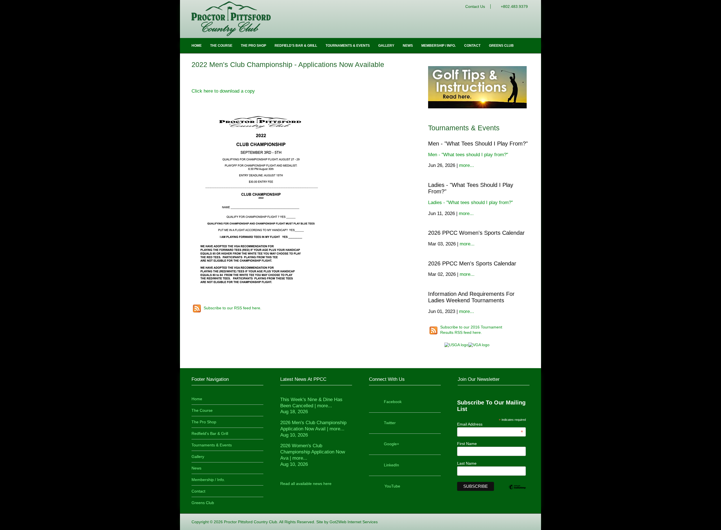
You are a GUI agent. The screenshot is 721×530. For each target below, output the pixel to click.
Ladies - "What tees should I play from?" (470, 202)
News (408, 46)
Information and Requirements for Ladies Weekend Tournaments (471, 297)
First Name (467, 443)
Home (197, 46)
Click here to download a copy (223, 91)
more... (466, 165)
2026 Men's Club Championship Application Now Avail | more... (313, 429)
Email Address (490, 424)
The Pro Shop (253, 46)
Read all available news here (305, 483)
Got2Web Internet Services (354, 522)
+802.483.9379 (514, 6)
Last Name (467, 463)
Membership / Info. (438, 46)
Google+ (391, 444)
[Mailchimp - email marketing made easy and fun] (517, 491)
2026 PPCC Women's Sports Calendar (476, 233)
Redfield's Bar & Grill (296, 46)
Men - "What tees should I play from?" (478, 143)
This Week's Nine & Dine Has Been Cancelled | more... (311, 406)
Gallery (386, 46)
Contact (472, 46)
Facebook (393, 401)
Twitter (390, 423)
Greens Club (501, 46)
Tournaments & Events (348, 46)
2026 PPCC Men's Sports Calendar (472, 263)
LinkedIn (391, 465)
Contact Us (475, 6)
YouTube (392, 486)
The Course (221, 46)
